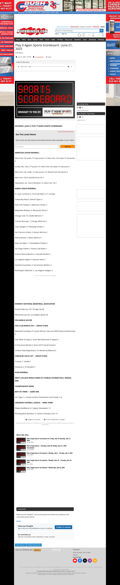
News (29, 39)
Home (18, 39)
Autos (85, 39)
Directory (101, 39)
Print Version (20, 545)
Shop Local (68, 39)
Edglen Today (65, 569)
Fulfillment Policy (98, 567)
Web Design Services (56, 567)
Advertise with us (63, 27)
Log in (57, 34)
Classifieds (77, 39)
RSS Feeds (78, 567)
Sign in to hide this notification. (66, 131)
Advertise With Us (28, 567)
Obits (41, 39)
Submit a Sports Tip (34, 545)
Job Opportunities (38, 567)
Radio (103, 27)
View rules (18, 521)
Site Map (72, 567)
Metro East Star (57, 569)
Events (47, 39)
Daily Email (75, 27)
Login (54, 550)
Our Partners (47, 567)
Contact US (65, 567)
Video (24, 39)
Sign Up (64, 34)
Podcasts (96, 27)
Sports (35, 39)
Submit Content (86, 27)
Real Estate (92, 39)
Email (57, 550)
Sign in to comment (64, 527)
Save (49, 57)
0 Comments (39, 57)
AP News (60, 39)
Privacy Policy (90, 567)
